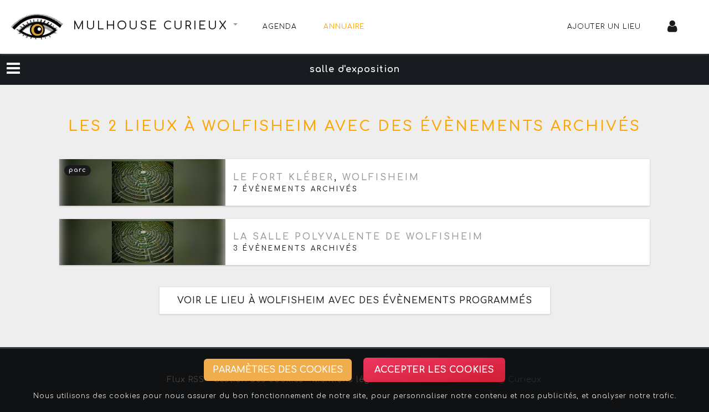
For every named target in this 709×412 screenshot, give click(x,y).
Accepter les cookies (434, 370)
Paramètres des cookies (278, 370)
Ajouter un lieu (604, 26)
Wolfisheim (381, 177)
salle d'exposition (355, 69)
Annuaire (343, 26)
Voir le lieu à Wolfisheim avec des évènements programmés (354, 301)
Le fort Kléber (283, 177)
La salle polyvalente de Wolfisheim (358, 237)
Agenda (280, 26)
